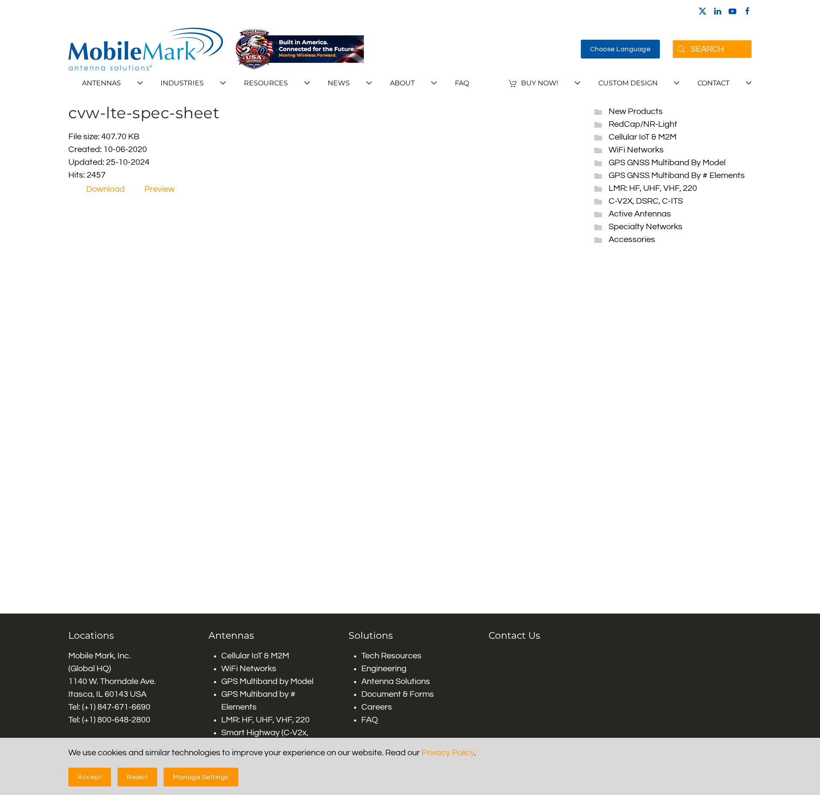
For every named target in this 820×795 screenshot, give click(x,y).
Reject (137, 777)
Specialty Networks (645, 226)
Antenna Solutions (395, 681)
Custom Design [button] (628, 83)
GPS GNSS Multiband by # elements (677, 175)
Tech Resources (391, 656)
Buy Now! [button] (539, 83)
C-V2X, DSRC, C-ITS (646, 201)
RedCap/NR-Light (643, 124)
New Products (636, 111)
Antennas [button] (101, 83)
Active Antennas (640, 214)
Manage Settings (201, 777)
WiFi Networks (636, 150)
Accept (90, 777)
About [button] (402, 83)
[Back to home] (145, 49)
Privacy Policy (448, 752)
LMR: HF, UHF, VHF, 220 (653, 188)
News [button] (339, 83)
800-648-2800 (123, 720)
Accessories (632, 239)
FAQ (462, 83)
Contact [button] (713, 83)
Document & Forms (397, 694)
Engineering (384, 668)
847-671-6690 (123, 707)
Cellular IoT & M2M (642, 137)
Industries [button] (182, 83)
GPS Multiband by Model (267, 681)
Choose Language (620, 49)
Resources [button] (266, 83)
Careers (376, 707)
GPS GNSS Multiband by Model (667, 162)
